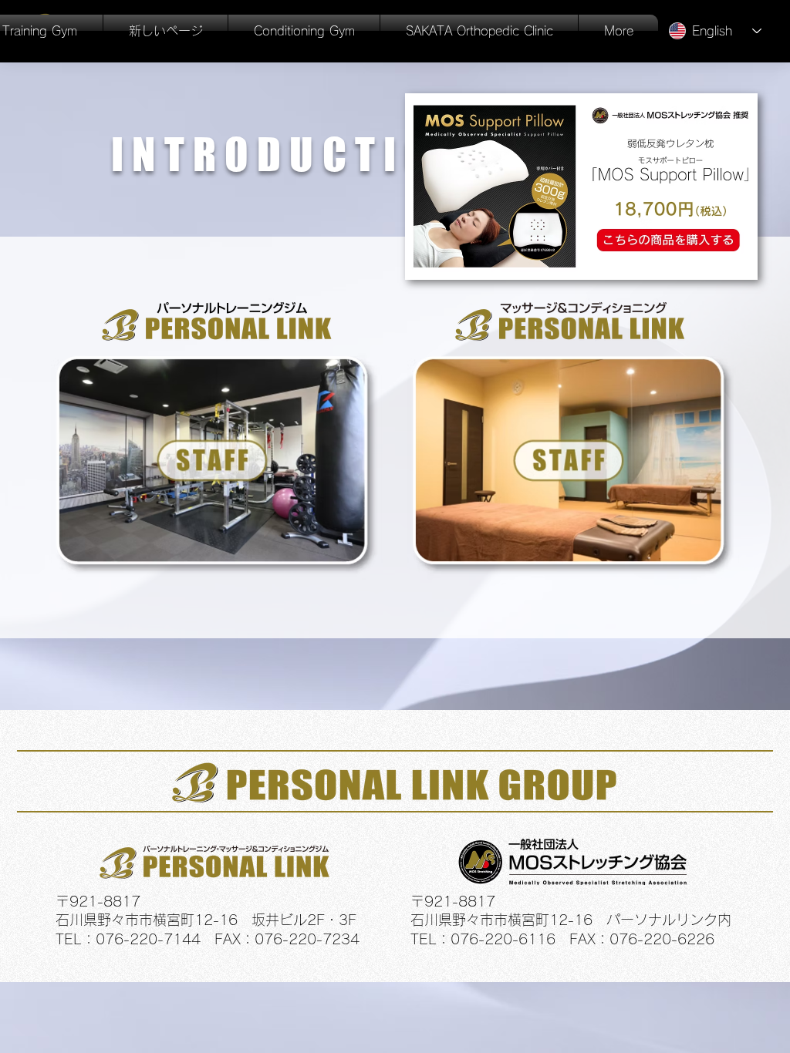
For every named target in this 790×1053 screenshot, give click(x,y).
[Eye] (217, 465)
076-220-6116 (503, 939)
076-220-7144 (148, 939)
